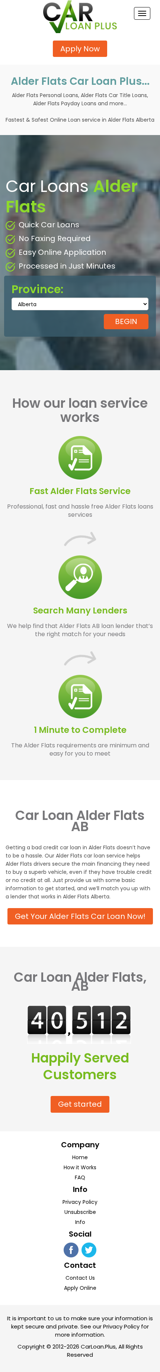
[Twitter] (89, 1249)
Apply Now (80, 49)
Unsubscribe (80, 1212)
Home (80, 1157)
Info (80, 1222)
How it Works (80, 1167)
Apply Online (80, 1288)
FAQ (80, 1177)
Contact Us (80, 1278)
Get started (80, 1104)
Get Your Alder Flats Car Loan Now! (80, 916)
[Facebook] (71, 1249)
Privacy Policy (80, 1202)
